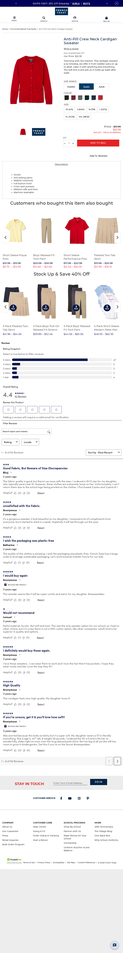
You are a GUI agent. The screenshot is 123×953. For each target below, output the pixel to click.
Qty (65, 138)
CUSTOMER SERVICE (44, 798)
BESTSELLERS (81, 3)
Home (5, 29)
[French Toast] (61, 11)
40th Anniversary (103, 827)
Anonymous (10, 510)
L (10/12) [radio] (103, 110)
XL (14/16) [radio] (70, 117)
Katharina (8, 545)
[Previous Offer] (16, 3)
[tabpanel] (61, 183)
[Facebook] (61, 799)
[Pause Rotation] (116, 3)
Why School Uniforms (106, 840)
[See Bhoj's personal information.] (11, 472)
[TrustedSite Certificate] (14, 860)
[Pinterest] (88, 799)
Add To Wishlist (98, 156)
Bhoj (5, 472)
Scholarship (70, 843)
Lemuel (7, 617)
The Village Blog (103, 831)
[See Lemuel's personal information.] (14, 617)
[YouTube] (70, 799)
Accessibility (58, 862)
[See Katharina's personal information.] (17, 545)
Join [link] (99, 782)
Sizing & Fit (39, 831)
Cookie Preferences (86, 862)
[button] (75, 19)
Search (43, 21)
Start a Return (40, 840)
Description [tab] (61, 164)
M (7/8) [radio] (92, 110)
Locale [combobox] (28, 442)
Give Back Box (102, 836)
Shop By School (72, 827)
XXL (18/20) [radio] (84, 117)
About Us (7, 827)
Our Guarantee (10, 831)
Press (5, 836)
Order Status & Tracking (46, 836)
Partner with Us (72, 831)
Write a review (71, 48)
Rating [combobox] (8, 442)
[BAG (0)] (106, 17)
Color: (68, 93)
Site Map (71, 862)
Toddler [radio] (71, 87)
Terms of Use (29, 862)
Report (41, 492)
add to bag (98, 143)
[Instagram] (80, 799)
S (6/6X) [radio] (80, 110)
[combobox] (107, 452)
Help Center (39, 827)
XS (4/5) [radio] (69, 110)
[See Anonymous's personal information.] (19, 510)
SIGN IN (75, 21)
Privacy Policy (44, 862)
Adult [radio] (102, 87)
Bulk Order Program (13, 845)
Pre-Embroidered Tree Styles (23, 29)
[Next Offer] (107, 3)
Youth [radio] (86, 87)
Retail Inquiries (10, 840)
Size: (66, 105)
